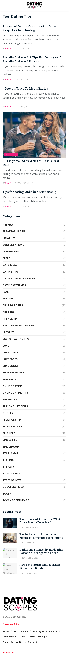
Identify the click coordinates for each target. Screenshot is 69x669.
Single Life (10, 440)
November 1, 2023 (29, 573)
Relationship (12, 419)
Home (6, 631)
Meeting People (13, 372)
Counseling (11, 251)
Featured (11, 154)
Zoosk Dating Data (16, 500)
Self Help (9, 433)
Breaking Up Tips (14, 231)
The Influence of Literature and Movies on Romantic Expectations (41, 536)
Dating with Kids (14, 285)
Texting (8, 460)
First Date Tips (13, 305)
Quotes (8, 413)
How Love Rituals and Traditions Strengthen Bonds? (39, 567)
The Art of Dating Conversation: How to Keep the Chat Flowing (31, 28)
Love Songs (10, 365)
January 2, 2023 (22, 106)
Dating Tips (11, 271)
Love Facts (10, 359)
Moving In (9, 379)
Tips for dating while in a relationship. (30, 192)
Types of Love (12, 480)
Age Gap (8, 224)
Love (6, 345)
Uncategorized (13, 487)
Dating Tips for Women (19, 278)
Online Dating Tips (16, 392)
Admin (8, 48)
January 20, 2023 (23, 79)
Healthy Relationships (18, 325)
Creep (6, 258)
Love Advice (11, 352)
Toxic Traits (11, 473)
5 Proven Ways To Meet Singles (25, 88)
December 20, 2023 (30, 527)
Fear (6, 291)
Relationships (12, 426)
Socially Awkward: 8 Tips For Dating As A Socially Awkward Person (32, 59)
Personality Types (15, 406)
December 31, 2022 (24, 183)
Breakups (9, 238)
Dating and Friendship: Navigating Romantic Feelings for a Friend (41, 551)
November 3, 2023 (29, 558)
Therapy (8, 466)
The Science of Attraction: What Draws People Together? (39, 521)
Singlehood (11, 446)
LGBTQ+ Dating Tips (16, 338)
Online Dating (12, 386)
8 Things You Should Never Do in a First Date (31, 163)
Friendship (10, 318)
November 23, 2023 (30, 542)
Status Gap (10, 453)
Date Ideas (10, 265)
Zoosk (7, 493)
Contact (32, 642)
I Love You (9, 332)
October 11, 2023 (23, 48)
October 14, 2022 (23, 206)
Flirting (8, 312)
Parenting (10, 399)
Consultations (13, 244)
